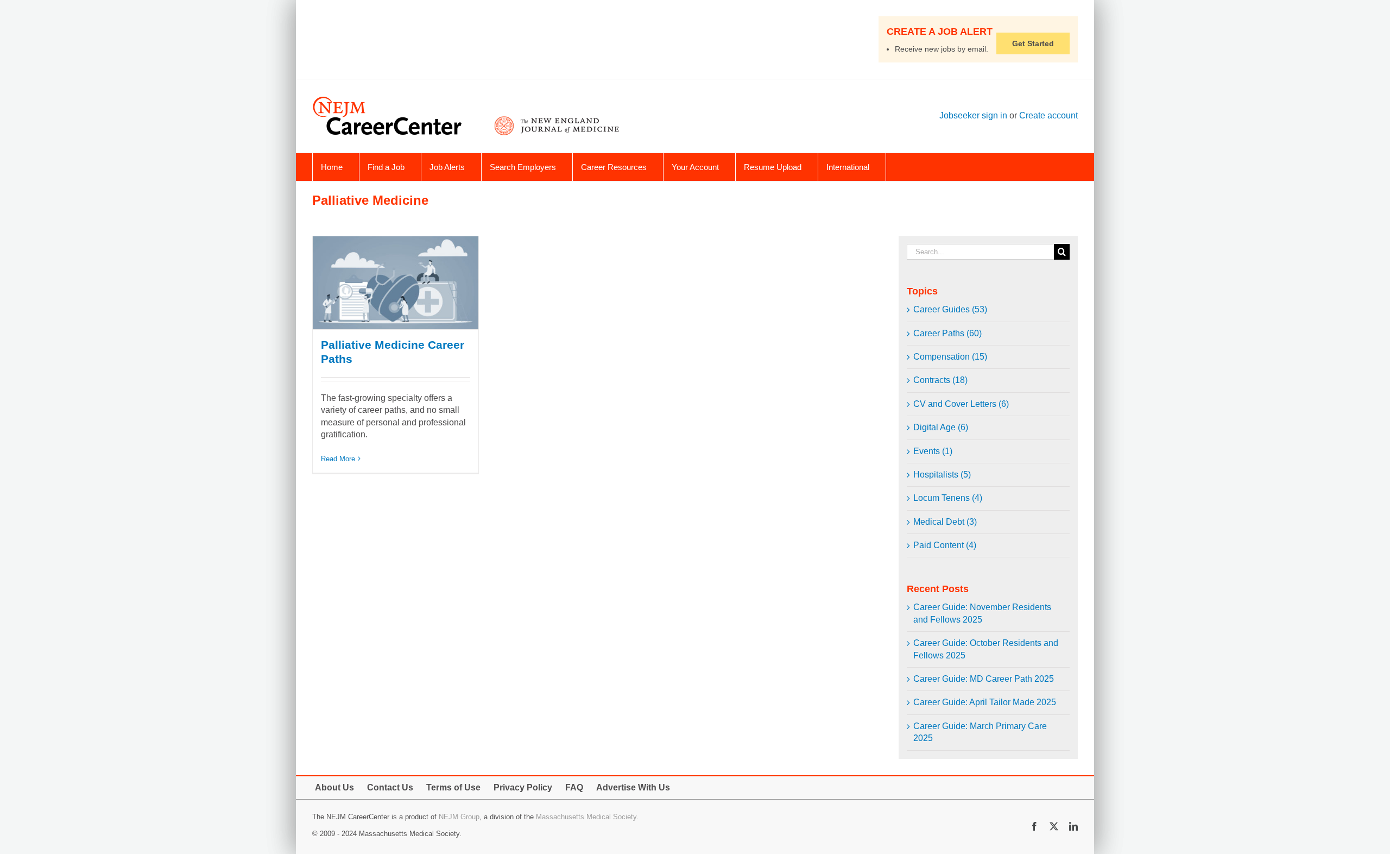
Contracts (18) (940, 380)
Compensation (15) (950, 356)
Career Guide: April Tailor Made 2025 (984, 702)
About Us (334, 787)
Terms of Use (453, 787)
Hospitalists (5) (942, 474)
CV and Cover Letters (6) (961, 404)
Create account (1048, 115)
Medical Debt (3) (945, 521)
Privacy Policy (523, 787)
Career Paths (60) (947, 333)
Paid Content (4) (944, 545)
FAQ (574, 787)
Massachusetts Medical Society (586, 817)
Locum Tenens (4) (947, 498)
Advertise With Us (633, 787)
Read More (338, 459)
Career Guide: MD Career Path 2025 (983, 678)
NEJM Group (459, 817)
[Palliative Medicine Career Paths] (395, 282)
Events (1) (932, 451)
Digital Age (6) (940, 427)
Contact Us (390, 787)
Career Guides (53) (950, 309)
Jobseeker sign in (973, 115)
